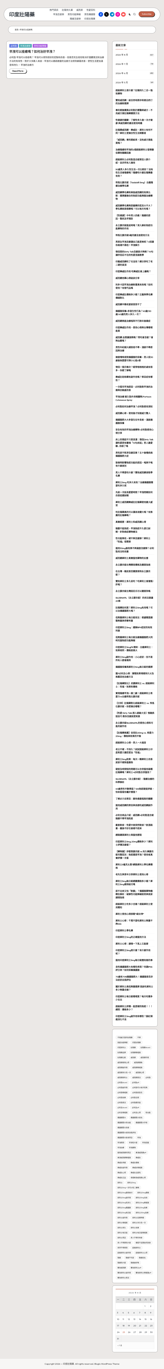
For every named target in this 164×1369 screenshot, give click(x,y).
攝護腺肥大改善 (123, 1127)
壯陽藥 (133, 1047)
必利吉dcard (122, 1107)
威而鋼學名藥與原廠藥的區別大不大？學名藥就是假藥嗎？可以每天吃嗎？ (134, 207)
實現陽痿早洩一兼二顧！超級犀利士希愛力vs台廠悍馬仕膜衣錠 (134, 695)
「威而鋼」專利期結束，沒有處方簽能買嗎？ (134, 141)
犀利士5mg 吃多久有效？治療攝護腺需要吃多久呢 (134, 484)
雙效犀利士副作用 (124, 1273)
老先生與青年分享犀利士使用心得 (132, 874)
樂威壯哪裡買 (137, 1167)
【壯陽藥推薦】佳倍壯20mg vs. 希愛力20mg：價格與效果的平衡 (135, 734)
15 (145, 1319)
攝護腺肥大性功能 (124, 1122)
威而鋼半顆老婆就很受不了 (129, 304)
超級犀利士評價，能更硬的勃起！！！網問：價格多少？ (134, 1008)
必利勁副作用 (122, 1087)
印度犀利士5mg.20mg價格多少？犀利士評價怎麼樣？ (134, 843)
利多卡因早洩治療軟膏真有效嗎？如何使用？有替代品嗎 (134, 286)
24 (118, 1332)
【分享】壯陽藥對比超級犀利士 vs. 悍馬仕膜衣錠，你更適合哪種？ (135, 705)
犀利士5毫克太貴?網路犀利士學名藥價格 (134, 866)
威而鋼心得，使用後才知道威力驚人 (133, 413)
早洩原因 (120, 1142)
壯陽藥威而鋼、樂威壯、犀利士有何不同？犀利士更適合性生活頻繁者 (134, 131)
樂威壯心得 (121, 1173)
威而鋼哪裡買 (137, 1067)
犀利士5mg (131, 1183)
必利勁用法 (121, 1102)
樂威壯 (138, 1157)
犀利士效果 (135, 1228)
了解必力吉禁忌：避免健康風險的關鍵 (134, 798)
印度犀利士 (121, 1047)
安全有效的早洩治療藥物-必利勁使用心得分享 (135, 431)
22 (146, 1325)
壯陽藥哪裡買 (136, 1052)
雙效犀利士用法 (123, 1278)
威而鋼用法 (136, 1077)
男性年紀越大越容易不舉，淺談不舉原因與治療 (134, 349)
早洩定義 (145, 1142)
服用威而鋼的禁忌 (124, 1152)
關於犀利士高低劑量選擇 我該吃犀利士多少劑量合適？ (134, 988)
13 (134, 1319)
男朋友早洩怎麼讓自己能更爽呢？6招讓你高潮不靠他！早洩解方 (135, 243)
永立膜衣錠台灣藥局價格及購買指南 (133, 564)
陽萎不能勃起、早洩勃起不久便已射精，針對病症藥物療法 (133, 530)
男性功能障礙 (40, 46)
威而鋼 (133, 1057)
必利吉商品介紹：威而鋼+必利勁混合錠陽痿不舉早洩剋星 (135, 817)
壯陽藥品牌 (121, 1052)
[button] (147, 14)
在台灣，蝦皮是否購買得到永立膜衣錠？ (133, 573)
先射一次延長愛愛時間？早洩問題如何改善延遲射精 (134, 494)
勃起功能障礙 (122, 1042)
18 (123, 1325)
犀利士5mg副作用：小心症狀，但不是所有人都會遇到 (134, 659)
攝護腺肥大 (121, 1117)
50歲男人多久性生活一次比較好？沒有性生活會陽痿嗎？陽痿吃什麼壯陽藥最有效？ (134, 172)
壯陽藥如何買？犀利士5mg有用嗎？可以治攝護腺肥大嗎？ (134, 609)
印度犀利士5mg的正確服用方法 (131, 937)
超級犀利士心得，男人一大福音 (131, 742)
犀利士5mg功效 (141, 1198)
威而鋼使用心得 (123, 1062)
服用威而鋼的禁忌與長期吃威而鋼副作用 (134, 807)
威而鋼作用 (145, 1057)
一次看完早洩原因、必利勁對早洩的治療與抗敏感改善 (134, 388)
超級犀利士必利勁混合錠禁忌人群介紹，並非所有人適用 (133, 161)
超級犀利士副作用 (124, 1253)
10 (118, 1319)
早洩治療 (120, 1147)
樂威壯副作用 (122, 1167)
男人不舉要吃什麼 (124, 1243)
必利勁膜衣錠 (136, 1102)
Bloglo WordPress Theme (106, 1363)
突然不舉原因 (122, 1248)
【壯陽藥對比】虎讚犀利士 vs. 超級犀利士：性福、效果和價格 (135, 685)
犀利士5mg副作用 (124, 1198)
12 (129, 1319)
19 (129, 1325)
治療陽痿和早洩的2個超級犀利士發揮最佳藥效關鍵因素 (135, 151)
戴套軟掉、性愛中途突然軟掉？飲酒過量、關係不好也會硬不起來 (134, 827)
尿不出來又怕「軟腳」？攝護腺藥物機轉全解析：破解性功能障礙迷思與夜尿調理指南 (134, 894)
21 (140, 1325)
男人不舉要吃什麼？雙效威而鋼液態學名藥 (134, 474)
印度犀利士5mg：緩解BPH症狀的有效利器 (134, 629)
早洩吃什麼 (133, 1142)
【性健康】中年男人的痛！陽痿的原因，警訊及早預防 (133, 217)
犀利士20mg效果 (142, 1213)
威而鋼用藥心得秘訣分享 (128, 278)
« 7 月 (120, 1345)
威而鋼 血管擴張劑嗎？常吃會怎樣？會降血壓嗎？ (134, 339)
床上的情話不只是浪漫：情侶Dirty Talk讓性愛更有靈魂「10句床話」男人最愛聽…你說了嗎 (134, 442)
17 (118, 1325)
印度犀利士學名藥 (124, 930)
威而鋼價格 (138, 1062)
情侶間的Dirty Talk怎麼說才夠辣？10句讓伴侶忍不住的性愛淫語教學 (134, 253)
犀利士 (119, 1183)
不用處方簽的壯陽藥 (124, 1037)
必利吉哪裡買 (122, 1112)
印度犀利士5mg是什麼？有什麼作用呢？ (133, 952)
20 (134, 1325)
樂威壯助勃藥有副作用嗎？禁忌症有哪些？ (134, 378)
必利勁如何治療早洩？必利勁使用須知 (134, 406)
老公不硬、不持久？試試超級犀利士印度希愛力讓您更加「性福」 (134, 751)
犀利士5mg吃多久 (124, 1203)
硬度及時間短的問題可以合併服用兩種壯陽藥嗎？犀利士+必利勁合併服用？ (134, 771)
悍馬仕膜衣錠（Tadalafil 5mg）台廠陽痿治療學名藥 (134, 184)
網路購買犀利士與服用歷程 (129, 834)
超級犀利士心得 (141, 1253)
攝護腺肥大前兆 (136, 1117)
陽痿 (119, 1258)
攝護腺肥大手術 (141, 1122)
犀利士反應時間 (138, 1218)
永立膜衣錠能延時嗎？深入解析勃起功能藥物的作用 (134, 227)
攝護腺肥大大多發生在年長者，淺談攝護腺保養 (134, 421)
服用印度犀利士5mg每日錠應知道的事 (134, 960)
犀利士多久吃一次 (139, 1223)
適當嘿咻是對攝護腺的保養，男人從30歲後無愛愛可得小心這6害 (134, 359)
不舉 (139, 1037)
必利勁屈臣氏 (137, 1092)
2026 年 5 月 (122, 82)
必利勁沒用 (135, 1097)
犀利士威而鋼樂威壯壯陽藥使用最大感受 (134, 504)
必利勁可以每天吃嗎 (139, 1087)
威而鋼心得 (140, 1072)
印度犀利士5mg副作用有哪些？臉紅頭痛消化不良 (134, 1018)
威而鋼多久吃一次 (124, 1072)
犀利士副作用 (122, 1218)
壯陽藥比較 (121, 1057)
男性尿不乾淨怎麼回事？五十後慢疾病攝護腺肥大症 (134, 454)
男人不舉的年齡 (136, 1238)
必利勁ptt (135, 1082)
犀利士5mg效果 (141, 1208)
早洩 (139, 1137)
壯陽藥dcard (145, 1047)
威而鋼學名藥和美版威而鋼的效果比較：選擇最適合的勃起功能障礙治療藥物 (134, 195)
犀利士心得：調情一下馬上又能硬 (132, 943)
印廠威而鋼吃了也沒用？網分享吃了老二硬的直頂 (134, 263)
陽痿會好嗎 (135, 1263)
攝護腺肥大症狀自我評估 (126, 1132)
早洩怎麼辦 (25, 46)
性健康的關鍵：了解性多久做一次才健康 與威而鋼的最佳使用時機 (134, 122)
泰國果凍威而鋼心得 (138, 1178)
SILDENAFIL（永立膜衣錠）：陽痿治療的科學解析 (135, 781)
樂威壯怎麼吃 (136, 1173)
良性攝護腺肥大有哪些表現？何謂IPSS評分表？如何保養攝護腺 (134, 968)
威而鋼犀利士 (122, 1077)
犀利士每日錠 (122, 1233)
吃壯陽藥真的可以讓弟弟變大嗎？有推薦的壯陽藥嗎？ (134, 514)
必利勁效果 (121, 1097)
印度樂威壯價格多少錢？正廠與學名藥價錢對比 (134, 296)
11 (123, 1319)
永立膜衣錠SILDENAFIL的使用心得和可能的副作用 (134, 724)
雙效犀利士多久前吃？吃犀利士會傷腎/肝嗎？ (134, 583)
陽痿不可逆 (130, 1258)
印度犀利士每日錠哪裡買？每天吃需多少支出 (134, 998)
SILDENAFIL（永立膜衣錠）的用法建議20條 (134, 599)
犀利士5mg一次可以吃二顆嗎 (128, 1188)
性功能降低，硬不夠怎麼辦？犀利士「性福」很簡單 (133, 540)
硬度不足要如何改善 (143, 1243)
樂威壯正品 (121, 1178)
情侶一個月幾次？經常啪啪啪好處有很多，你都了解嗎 (134, 369)
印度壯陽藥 (22, 14)
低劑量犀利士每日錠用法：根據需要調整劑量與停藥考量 (134, 619)
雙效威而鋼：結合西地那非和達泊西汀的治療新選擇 (134, 102)
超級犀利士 (136, 1248)
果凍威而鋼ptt (141, 1152)
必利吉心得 (136, 1112)
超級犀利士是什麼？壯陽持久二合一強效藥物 (134, 92)
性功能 (148, 1112)
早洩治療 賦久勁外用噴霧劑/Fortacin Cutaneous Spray (133, 398)
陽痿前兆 (142, 1258)
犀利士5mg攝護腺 (124, 1208)
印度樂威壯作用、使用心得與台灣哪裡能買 (134, 329)
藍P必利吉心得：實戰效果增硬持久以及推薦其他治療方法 (135, 675)
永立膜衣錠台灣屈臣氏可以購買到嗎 (133, 591)
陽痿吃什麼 (121, 1263)
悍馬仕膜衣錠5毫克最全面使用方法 (132, 235)
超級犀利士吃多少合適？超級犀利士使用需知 (134, 906)
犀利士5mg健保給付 (124, 1193)
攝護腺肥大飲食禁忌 (124, 1137)
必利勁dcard (122, 1082)
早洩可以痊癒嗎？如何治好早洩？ (32, 51)
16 (151, 1319)
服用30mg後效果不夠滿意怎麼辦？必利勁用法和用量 (135, 550)
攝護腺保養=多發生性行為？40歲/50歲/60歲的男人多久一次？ (133, 313)
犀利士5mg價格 (143, 1193)
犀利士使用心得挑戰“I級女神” (130, 914)
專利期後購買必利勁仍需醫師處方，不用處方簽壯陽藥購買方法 (134, 112)
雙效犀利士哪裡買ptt (143, 1273)
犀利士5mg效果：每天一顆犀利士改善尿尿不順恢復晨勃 (134, 761)
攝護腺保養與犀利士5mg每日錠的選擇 (134, 667)
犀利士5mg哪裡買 (142, 1203)
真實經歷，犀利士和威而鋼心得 (131, 521)
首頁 (16, 29)
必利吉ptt (135, 1107)
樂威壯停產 (121, 1162)
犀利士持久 (121, 1228)
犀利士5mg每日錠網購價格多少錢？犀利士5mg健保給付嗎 (134, 883)
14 (140, 1319)
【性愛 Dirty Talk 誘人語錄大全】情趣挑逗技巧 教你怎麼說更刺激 (135, 715)
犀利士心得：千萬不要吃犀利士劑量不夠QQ (134, 922)
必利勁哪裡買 (122, 1092)
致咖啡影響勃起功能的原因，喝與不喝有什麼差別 (134, 464)
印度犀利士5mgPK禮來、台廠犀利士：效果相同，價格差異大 (134, 649)
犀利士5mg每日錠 (124, 1213)
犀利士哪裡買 (122, 1223)
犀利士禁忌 (121, 1238)
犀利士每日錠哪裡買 (139, 1233)
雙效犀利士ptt (136, 1268)
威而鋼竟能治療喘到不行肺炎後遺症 (133, 321)
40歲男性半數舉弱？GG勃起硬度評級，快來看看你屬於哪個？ (135, 790)
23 (151, 1325)
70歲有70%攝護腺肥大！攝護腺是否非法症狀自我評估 (134, 978)
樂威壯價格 (135, 1162)
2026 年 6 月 (122, 73)
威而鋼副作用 (122, 1067)
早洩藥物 (132, 1147)
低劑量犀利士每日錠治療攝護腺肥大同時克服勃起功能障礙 (134, 639)
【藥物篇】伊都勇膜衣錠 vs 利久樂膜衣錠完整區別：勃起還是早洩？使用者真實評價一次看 (135, 854)
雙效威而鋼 (121, 1268)
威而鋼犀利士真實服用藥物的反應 (132, 558)
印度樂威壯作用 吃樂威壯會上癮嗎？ (133, 271)
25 (123, 1332)
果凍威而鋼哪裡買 (124, 1157)
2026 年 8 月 (122, 54)
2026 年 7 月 (122, 64)
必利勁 (14, 46)
